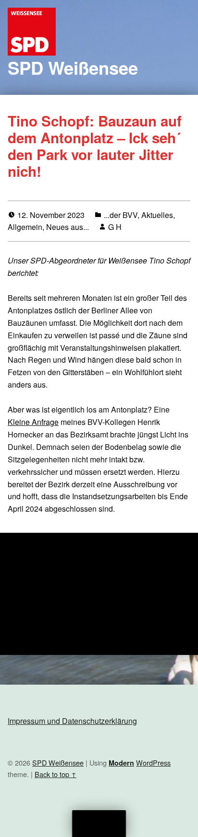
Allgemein (25, 226)
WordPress (153, 762)
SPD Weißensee (73, 67)
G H (115, 226)
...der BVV (120, 214)
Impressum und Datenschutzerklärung (72, 720)
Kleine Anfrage (33, 421)
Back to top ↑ (55, 774)
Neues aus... (67, 226)
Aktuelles (157, 214)
